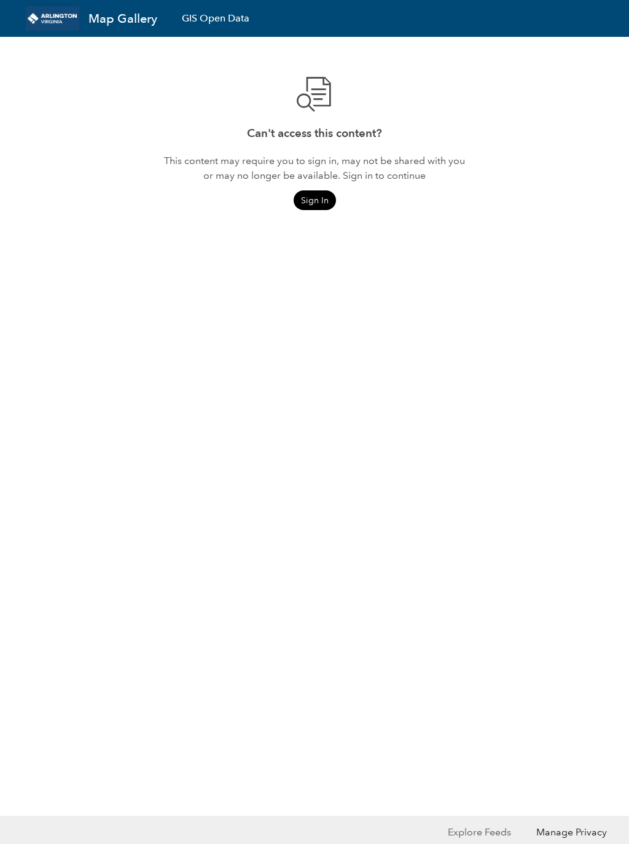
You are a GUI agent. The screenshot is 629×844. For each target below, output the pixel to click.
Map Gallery (122, 18)
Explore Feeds (479, 832)
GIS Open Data (215, 18)
